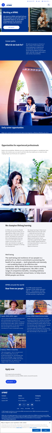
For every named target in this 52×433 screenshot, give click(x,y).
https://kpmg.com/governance (10, 419)
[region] (26, 427)
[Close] (49, 422)
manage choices (19, 427)
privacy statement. (33, 427)
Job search (11, 27)
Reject (46, 430)
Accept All (36, 430)
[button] (5, 400)
